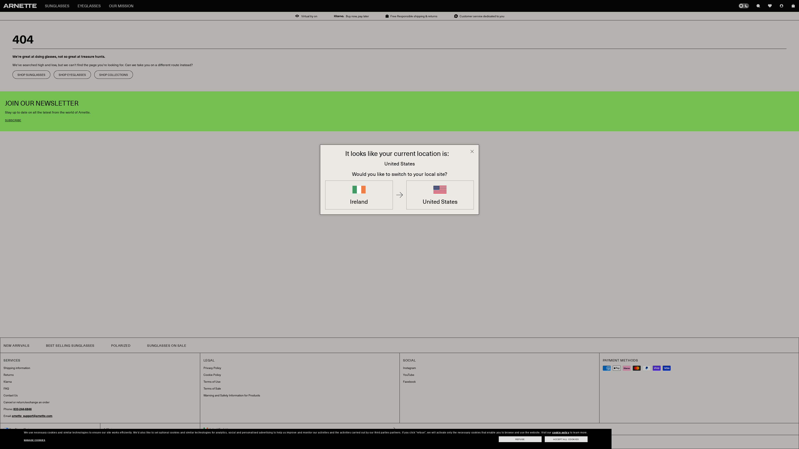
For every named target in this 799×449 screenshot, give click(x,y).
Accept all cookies (566, 439)
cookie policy (560, 432)
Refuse (520, 439)
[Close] (472, 151)
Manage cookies (34, 440)
